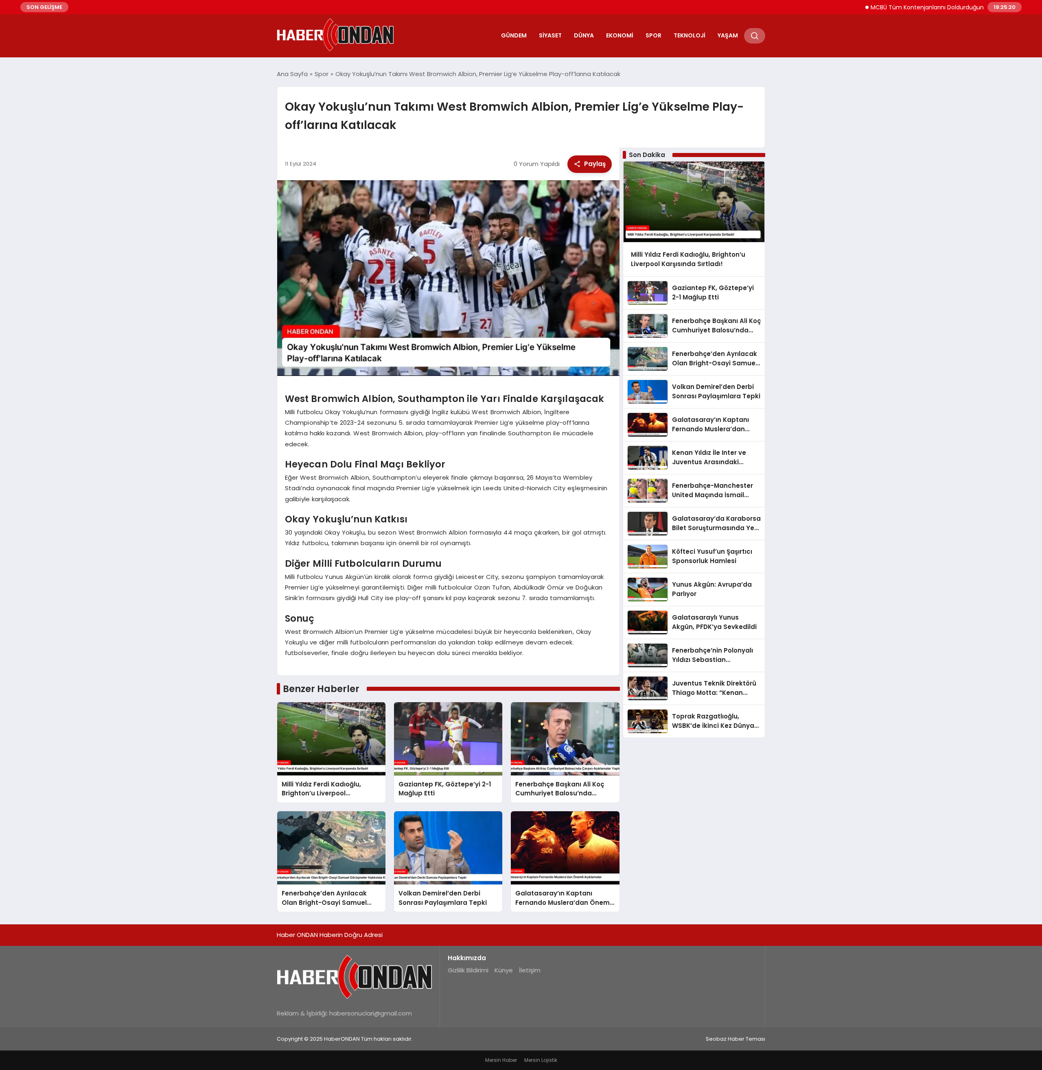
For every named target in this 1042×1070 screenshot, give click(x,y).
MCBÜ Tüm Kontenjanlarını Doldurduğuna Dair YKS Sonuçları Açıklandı (934, 7)
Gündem (514, 35)
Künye (504, 970)
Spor (653, 35)
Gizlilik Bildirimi (468, 970)
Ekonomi (619, 35)
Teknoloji (689, 35)
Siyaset (550, 35)
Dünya (584, 35)
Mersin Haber (501, 1060)
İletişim (530, 970)
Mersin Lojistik (540, 1060)
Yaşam (728, 35)
